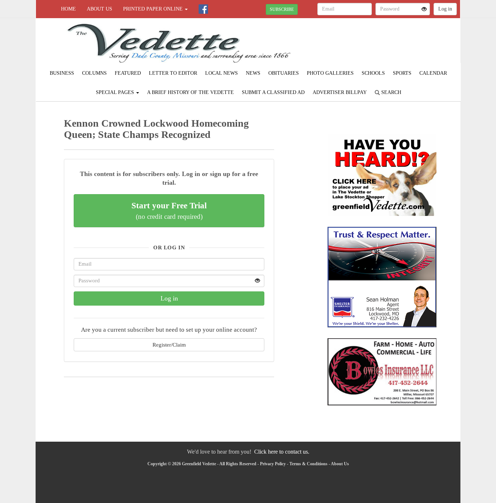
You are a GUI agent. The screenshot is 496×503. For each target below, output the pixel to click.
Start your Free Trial (169, 210)
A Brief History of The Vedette (190, 92)
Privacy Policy (273, 463)
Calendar (433, 73)
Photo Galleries (330, 73)
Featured (128, 73)
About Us (99, 9)
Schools (373, 73)
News (253, 73)
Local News (221, 73)
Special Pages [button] (115, 92)
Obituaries (283, 73)
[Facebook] (203, 9)
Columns (94, 73)
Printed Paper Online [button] (153, 9)
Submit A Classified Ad (273, 92)
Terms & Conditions (308, 463)
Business (62, 73)
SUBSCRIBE (282, 9)
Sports (402, 73)
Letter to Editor (173, 73)
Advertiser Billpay (340, 92)
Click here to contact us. (281, 452)
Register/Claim (169, 345)
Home (68, 9)
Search (390, 92)
